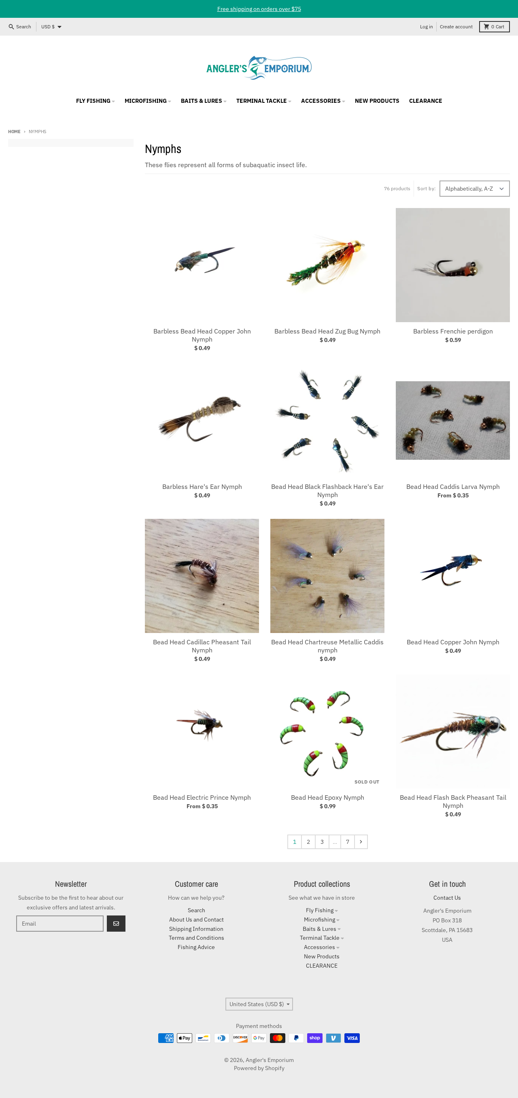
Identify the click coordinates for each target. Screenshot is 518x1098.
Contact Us (447, 897)
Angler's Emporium (270, 1060)
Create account (456, 26)
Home (14, 131)
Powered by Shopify (259, 1068)
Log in (426, 26)
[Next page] (361, 841)
